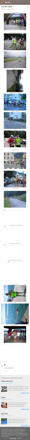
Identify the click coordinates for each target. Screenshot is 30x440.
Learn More (12, 438)
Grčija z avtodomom (7, 381)
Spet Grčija (4, 413)
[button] (28, 7)
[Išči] (28, 3)
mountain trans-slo (9, 368)
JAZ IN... (7, 2)
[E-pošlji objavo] (5, 365)
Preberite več (25, 393)
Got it (19, 438)
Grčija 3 (3, 397)
